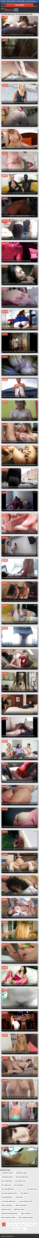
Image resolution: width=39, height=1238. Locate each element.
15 (21, 1229)
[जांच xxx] (11, 10)
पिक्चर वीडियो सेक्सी (6, 1185)
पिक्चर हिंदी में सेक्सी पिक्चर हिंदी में (9, 1193)
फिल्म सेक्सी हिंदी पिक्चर (6, 1197)
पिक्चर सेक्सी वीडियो (18, 1185)
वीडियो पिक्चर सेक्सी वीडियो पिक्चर (9, 1213)
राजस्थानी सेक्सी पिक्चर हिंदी (25, 1201)
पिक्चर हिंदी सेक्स (24, 1193)
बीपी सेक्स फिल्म (19, 1197)
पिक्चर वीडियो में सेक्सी (20, 1181)
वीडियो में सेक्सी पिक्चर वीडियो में (26, 1217)
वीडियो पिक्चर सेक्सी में (19, 1209)
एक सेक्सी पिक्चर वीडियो (7, 1173)
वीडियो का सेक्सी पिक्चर (6, 1205)
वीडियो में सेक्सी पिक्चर (26, 1213)
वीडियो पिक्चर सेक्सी (6, 1209)
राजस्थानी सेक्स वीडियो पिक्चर (8, 1201)
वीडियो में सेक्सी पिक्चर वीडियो (8, 1217)
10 (13, 1229)
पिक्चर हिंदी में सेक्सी (32, 1189)
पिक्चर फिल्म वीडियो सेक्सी (22, 1177)
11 (17, 1229)
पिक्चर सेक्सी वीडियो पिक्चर (7, 1189)
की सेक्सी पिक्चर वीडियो (21, 1173)
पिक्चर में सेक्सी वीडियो (6, 1181)
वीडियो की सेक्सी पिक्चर (21, 1205)
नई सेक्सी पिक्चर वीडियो (7, 1177)
